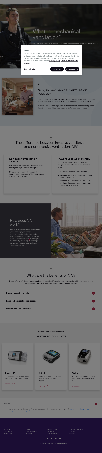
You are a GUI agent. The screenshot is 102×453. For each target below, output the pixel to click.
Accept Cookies (72, 69)
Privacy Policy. (54, 61)
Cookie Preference (32, 69)
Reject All (57, 69)
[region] (51, 60)
